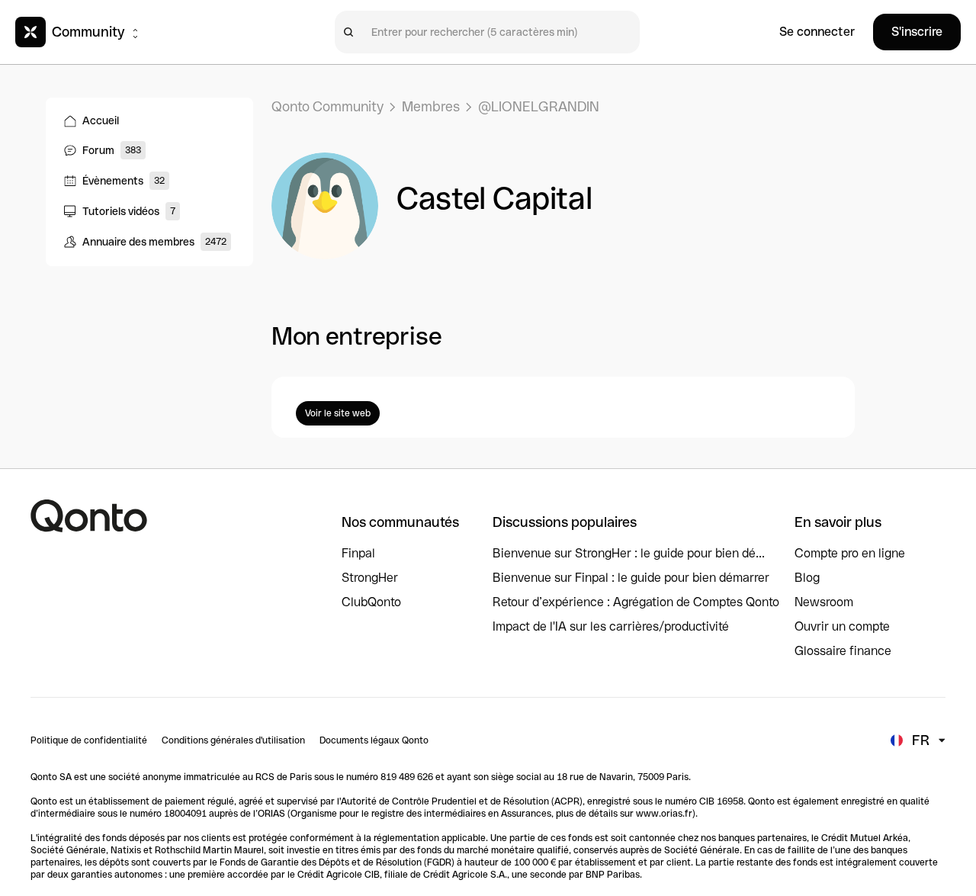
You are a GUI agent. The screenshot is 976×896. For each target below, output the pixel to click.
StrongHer (370, 577)
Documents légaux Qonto (374, 740)
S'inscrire (916, 31)
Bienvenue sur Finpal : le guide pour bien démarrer (631, 577)
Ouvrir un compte (842, 626)
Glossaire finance (843, 651)
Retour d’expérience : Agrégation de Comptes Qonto (636, 602)
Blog (807, 577)
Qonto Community (327, 106)
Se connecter (817, 31)
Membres (431, 106)
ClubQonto (371, 602)
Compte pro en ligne (850, 553)
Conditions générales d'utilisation (233, 740)
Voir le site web (338, 413)
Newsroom (824, 602)
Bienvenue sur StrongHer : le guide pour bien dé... (629, 553)
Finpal (358, 553)
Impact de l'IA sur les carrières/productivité (611, 626)
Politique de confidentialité (88, 740)
